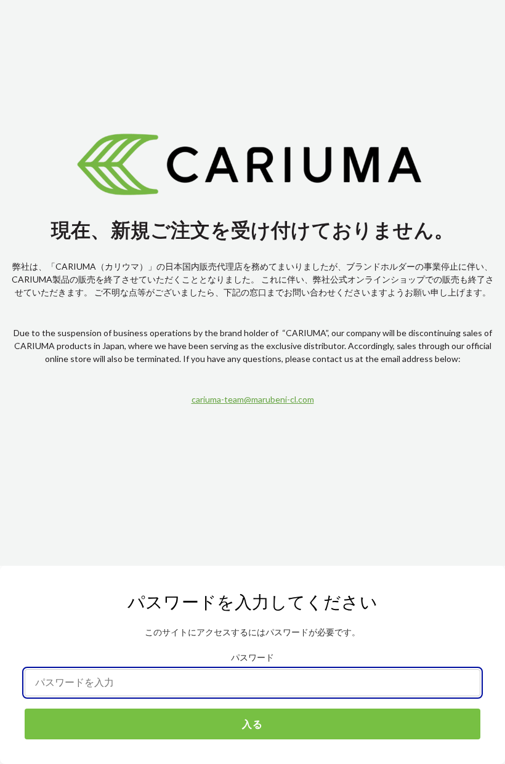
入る (252, 724)
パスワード (252, 657)
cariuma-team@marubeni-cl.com (253, 399)
